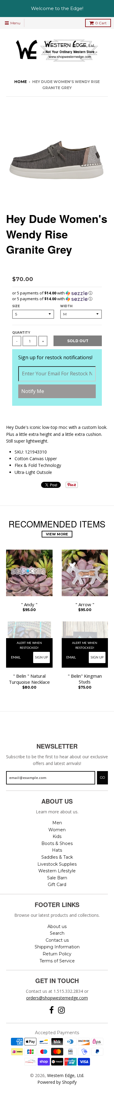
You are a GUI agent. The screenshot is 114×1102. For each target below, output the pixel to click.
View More (57, 534)
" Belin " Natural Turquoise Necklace (29, 679)
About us (57, 926)
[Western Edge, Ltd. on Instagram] (61, 1010)
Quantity (21, 333)
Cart (101, 23)
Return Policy (57, 954)
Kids (57, 836)
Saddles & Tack (57, 857)
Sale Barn (57, 878)
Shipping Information (57, 947)
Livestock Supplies (57, 864)
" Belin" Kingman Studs (85, 679)
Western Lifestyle (57, 871)
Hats (57, 850)
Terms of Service (57, 961)
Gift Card (57, 884)
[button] (57, 293)
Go (102, 777)
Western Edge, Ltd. (65, 1075)
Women (57, 830)
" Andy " (29, 604)
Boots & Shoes (57, 843)
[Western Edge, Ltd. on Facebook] (51, 1010)
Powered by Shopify (57, 1082)
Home (20, 81)
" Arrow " (84, 604)
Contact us (57, 940)
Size (16, 306)
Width (66, 306)
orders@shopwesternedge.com (57, 998)
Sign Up (41, 657)
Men (57, 823)
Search (57, 933)
